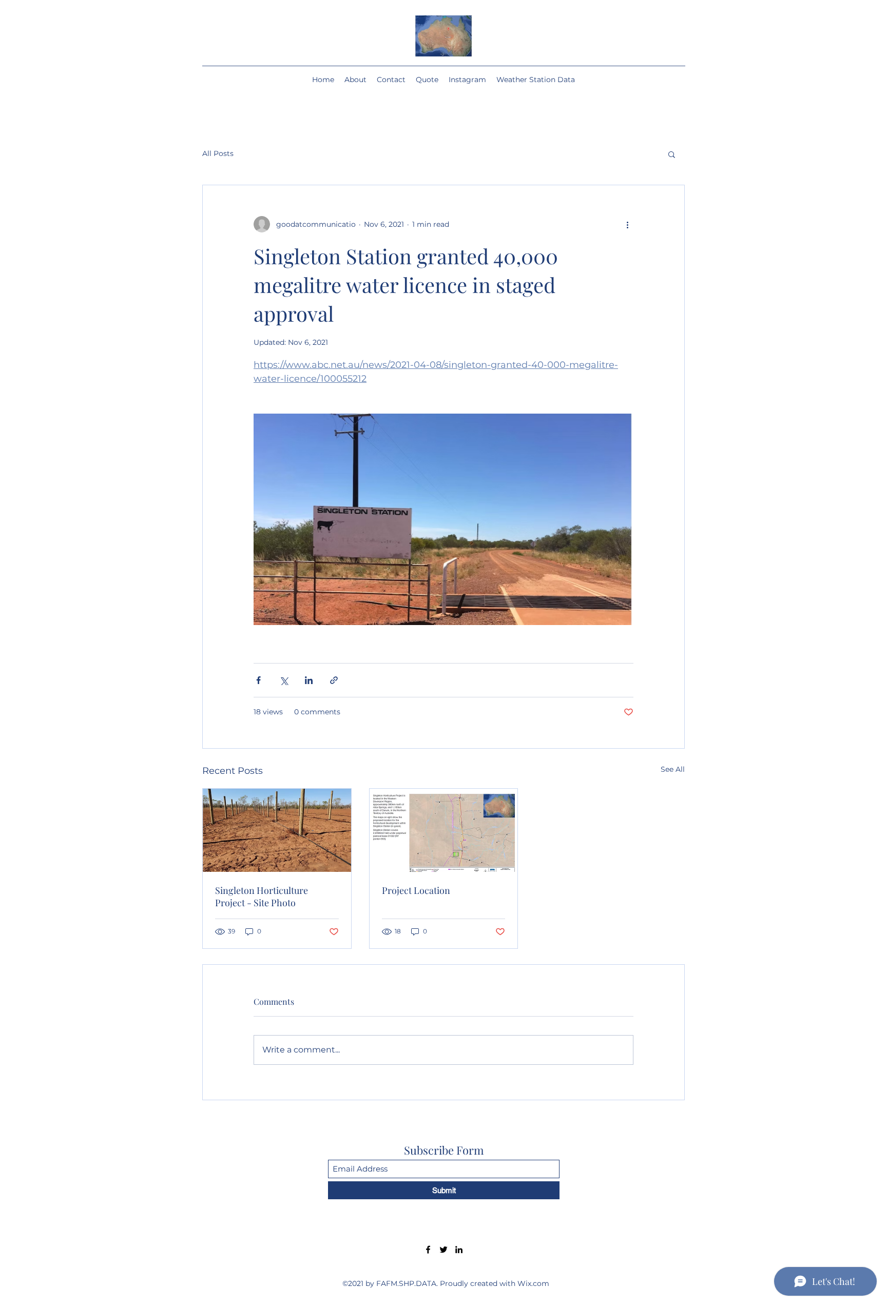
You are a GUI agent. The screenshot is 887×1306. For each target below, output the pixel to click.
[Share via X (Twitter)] (283, 680)
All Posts (218, 153)
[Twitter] (443, 1249)
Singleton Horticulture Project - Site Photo (261, 896)
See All (673, 769)
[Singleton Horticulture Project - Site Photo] (277, 830)
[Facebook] (428, 1249)
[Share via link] (334, 680)
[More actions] (627, 224)
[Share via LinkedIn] (309, 680)
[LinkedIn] (459, 1249)
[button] (672, 154)
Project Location (416, 890)
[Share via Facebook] (258, 680)
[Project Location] (444, 830)
